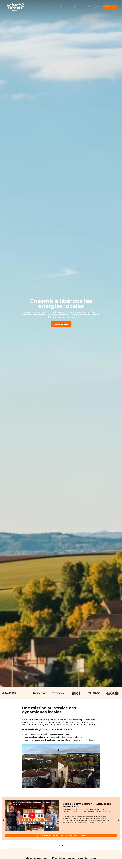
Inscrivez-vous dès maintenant (61, 835)
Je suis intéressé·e (61, 324)
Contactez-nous (110, 7)
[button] (61, 766)
